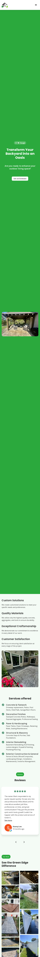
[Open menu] (35, 4)
